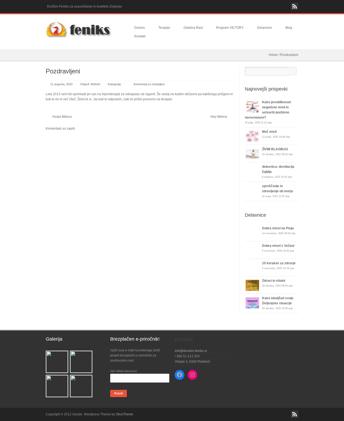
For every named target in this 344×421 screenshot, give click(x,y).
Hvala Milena (62, 117)
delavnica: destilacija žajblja (278, 169)
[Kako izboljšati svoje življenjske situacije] (252, 302)
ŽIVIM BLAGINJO (275, 149)
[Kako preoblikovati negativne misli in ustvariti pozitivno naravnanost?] (252, 106)
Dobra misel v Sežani (278, 246)
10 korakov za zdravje (279, 263)
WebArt (95, 84)
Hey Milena (218, 117)
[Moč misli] (252, 136)
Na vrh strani (172, 410)
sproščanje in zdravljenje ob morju (277, 188)
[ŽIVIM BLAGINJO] (252, 153)
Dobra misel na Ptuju (278, 228)
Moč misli (269, 132)
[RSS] (294, 6)
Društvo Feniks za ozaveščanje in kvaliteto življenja (84, 6)
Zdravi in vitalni (273, 281)
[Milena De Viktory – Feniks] (83, 30)
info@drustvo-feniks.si (191, 351)
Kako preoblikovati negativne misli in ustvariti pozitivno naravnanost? (268, 109)
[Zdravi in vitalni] (252, 285)
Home (273, 55)
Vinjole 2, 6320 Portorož (192, 361)
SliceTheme (124, 414)
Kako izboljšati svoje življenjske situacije (277, 300)
